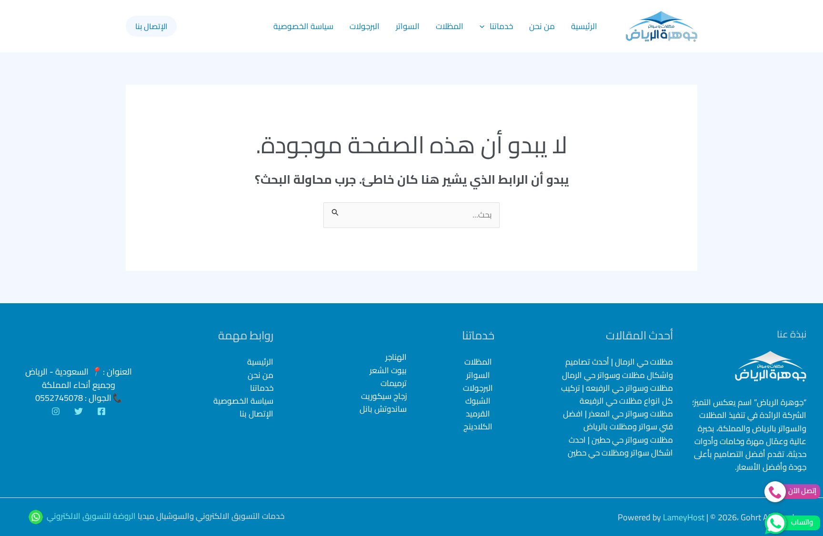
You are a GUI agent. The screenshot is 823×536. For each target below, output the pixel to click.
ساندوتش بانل (383, 409)
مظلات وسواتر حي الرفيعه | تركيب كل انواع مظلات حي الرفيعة (617, 394)
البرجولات (365, 26)
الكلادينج (477, 426)
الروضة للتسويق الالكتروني (91, 516)
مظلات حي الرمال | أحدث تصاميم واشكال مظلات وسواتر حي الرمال (617, 368)
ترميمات (394, 383)
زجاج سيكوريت (384, 396)
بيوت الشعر (388, 370)
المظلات (449, 26)
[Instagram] (55, 411)
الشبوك (478, 400)
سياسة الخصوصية (303, 26)
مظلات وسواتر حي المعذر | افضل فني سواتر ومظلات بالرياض (618, 420)
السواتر (408, 26)
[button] (484, 26)
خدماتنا (501, 26)
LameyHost (683, 517)
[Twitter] (78, 411)
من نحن (542, 26)
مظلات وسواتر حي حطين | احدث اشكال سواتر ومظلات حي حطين (620, 446)
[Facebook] (101, 411)
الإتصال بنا (256, 413)
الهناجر (396, 357)
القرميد (478, 413)
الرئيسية (584, 26)
